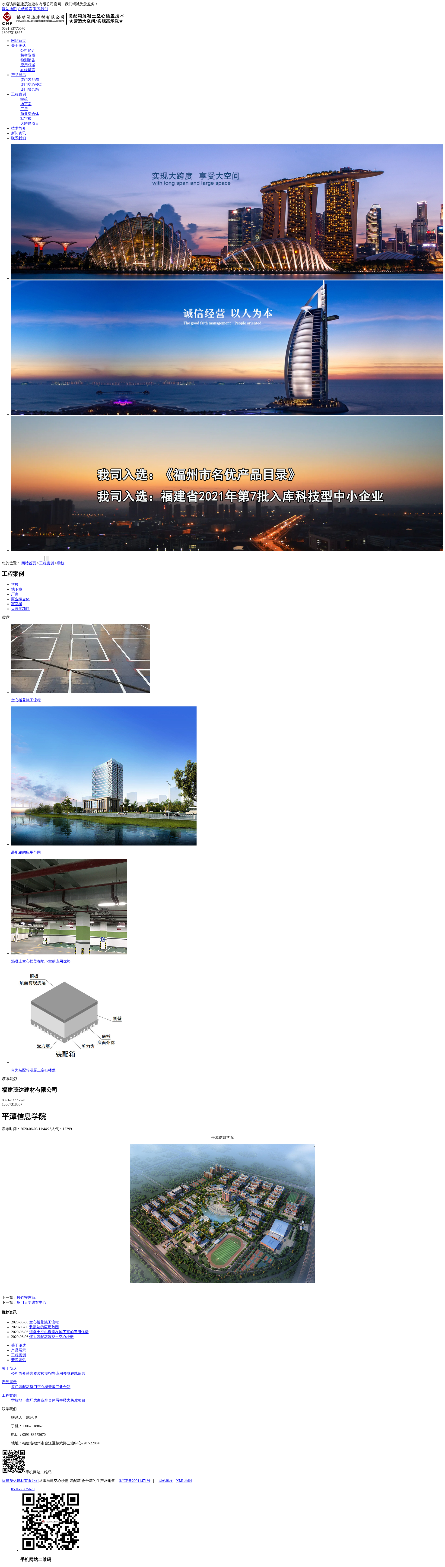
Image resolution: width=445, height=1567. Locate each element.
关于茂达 (18, 46)
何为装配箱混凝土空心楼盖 (51, 1337)
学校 (24, 99)
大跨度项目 (29, 123)
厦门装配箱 (29, 80)
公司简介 (27, 50)
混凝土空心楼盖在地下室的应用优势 (59, 1332)
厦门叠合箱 (29, 89)
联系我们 (40, 9)
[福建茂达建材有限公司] (64, 24)
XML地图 (184, 1481)
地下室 (26, 104)
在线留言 (25, 9)
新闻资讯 (18, 133)
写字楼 (26, 119)
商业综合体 (29, 114)
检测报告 (27, 60)
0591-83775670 (23, 1489)
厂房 (24, 109)
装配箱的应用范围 (44, 1327)
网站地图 (9, 9)
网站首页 (18, 41)
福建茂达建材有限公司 (20, 1481)
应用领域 (27, 65)
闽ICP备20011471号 (134, 1481)
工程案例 (18, 94)
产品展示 (18, 75)
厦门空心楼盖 (31, 84)
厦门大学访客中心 (31, 1302)
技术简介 (18, 128)
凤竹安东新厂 (28, 1298)
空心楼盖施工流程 (44, 1322)
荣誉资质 (27, 55)
